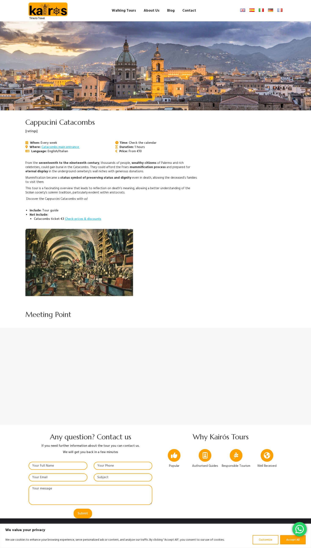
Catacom (47, 147)
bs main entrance (67, 147)
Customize (265, 540)
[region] (155, 536)
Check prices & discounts (83, 219)
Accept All (293, 540)
